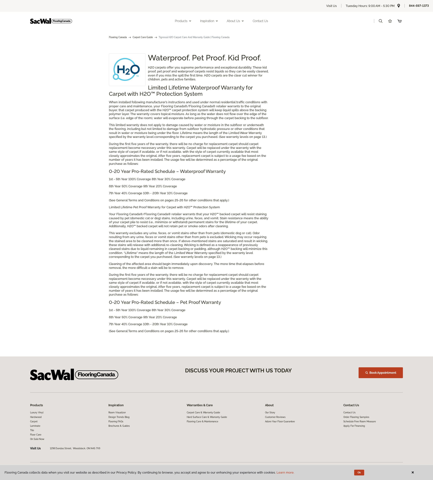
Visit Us (331, 6)
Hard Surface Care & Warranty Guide (207, 417)
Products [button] (181, 21)
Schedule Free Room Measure (359, 421)
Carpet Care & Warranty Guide (203, 412)
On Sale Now (37, 439)
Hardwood (36, 417)
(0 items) (399, 21)
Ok (359, 472)
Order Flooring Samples (356, 417)
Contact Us (260, 21)
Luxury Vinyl (36, 412)
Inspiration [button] (207, 21)
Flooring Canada (118, 37)
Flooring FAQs (115, 421)
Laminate (35, 426)
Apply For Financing (354, 426)
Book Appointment (382, 372)
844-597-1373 (419, 5)
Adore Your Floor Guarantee (280, 421)
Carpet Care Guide (143, 37)
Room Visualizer (117, 412)
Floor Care (35, 434)
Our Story (270, 412)
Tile (32, 430)
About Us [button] (233, 21)
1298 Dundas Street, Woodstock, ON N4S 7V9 (75, 448)
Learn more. (285, 472)
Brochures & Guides (119, 426)
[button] (380, 21)
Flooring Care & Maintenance (202, 421)
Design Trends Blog (119, 417)
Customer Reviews (275, 417)
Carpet (34, 421)
